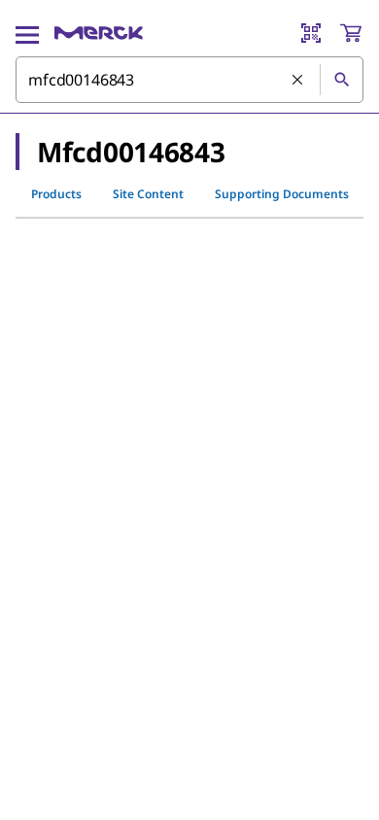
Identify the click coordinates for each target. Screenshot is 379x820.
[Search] (341, 79)
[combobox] (189, 80)
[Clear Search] (298, 80)
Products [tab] (56, 194)
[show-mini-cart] (350, 33)
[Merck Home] (98, 33)
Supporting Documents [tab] (282, 194)
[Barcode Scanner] (311, 33)
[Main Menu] (27, 33)
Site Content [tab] (148, 194)
